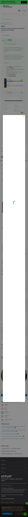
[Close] (24, 116)
